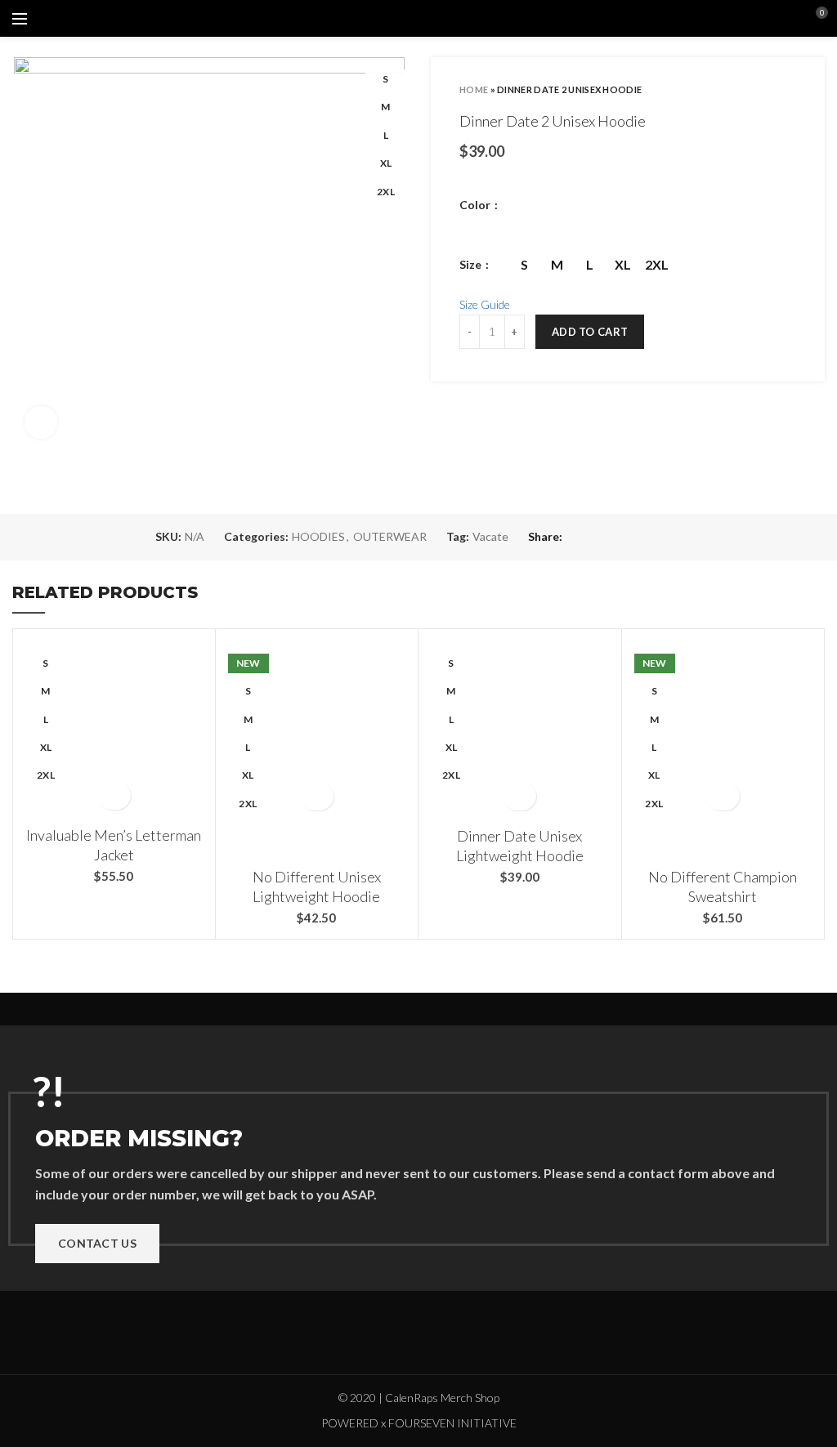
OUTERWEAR (390, 536)
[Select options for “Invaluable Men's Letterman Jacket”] (114, 795)
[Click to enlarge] (41, 422)
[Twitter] (597, 536)
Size (471, 264)
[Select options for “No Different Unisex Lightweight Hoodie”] (316, 796)
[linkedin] (653, 536)
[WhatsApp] (672, 536)
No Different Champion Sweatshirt (722, 886)
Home (473, 89)
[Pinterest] (634, 536)
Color (476, 205)
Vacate (490, 536)
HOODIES (318, 536)
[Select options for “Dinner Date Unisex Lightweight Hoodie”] (519, 796)
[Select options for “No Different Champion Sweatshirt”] (723, 796)
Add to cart (590, 331)
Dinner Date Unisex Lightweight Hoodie (520, 845)
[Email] (615, 536)
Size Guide (484, 304)
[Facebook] (578, 536)
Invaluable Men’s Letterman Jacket (113, 844)
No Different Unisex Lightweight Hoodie (317, 886)
